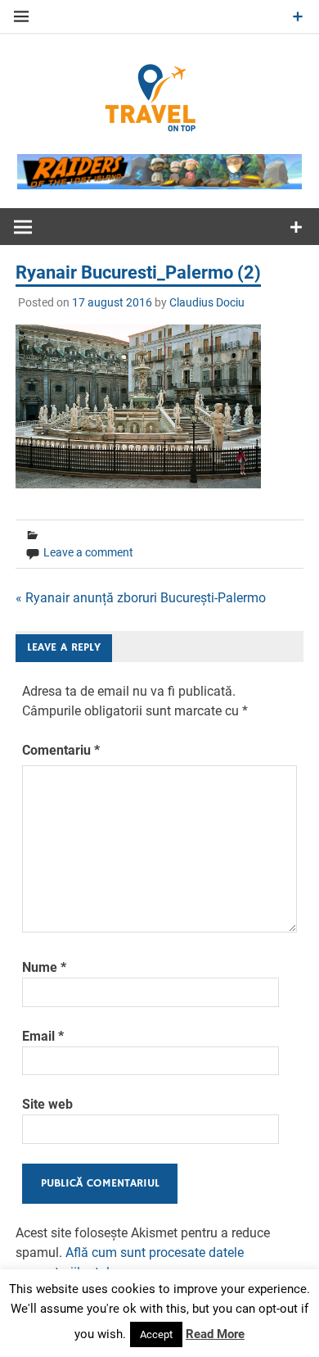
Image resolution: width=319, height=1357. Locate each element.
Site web (47, 1104)
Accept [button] (156, 1334)
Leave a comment (88, 552)
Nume (44, 967)
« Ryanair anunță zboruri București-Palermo (141, 598)
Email (43, 1036)
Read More (215, 1334)
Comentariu (61, 750)
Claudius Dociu (207, 302)
